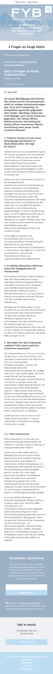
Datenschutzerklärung (30, 603)
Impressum (26, 659)
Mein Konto (20, 2)
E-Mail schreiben (26, 642)
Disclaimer (26, 662)
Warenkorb (32, 2)
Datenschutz (26, 669)
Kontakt (26, 666)
